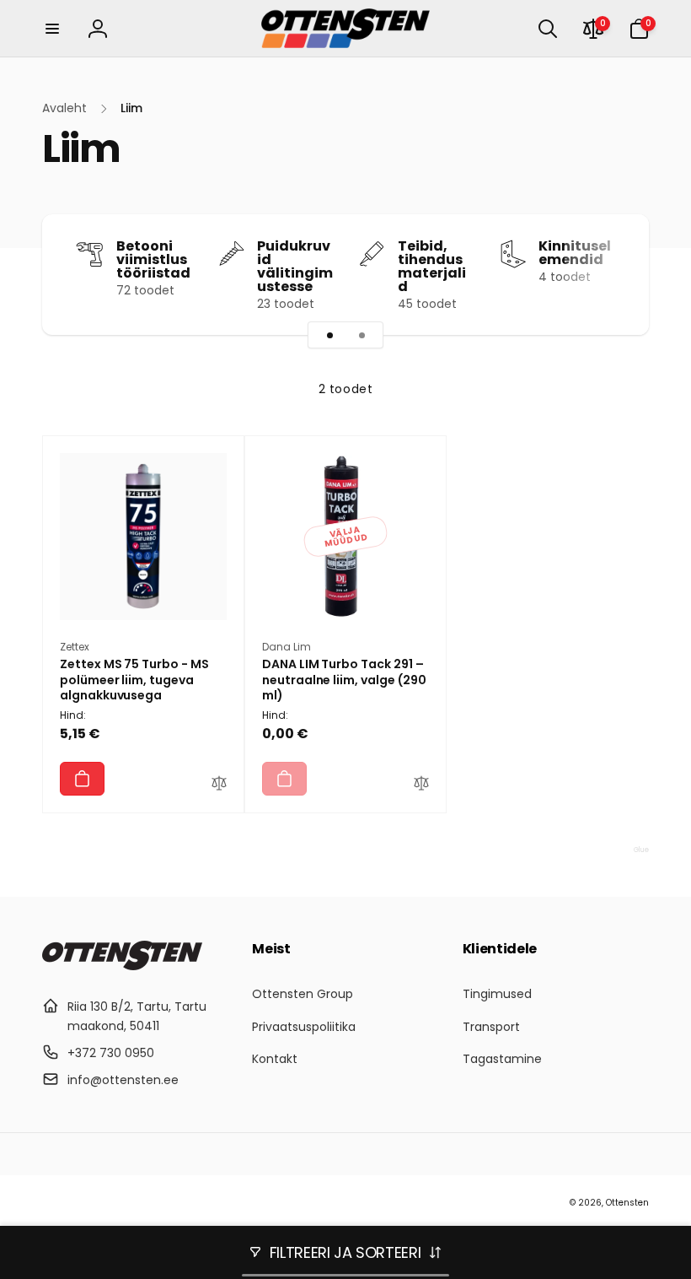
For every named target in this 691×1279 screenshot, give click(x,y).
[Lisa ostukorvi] (82, 779)
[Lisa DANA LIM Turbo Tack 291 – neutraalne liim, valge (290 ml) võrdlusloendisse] (421, 785)
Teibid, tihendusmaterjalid (432, 267)
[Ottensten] (122, 965)
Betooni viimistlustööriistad (153, 260)
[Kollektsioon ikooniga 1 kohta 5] (329, 335)
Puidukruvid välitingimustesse (295, 267)
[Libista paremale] (607, 274)
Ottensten (627, 1202)
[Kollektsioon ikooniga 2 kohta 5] (361, 335)
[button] (52, 28)
